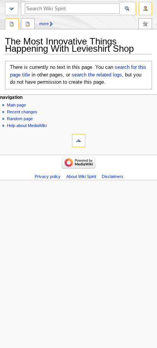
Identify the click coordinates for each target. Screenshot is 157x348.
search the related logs (97, 75)
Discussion (27, 25)
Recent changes (22, 112)
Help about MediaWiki (26, 125)
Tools (145, 25)
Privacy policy (48, 176)
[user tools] (145, 8)
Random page (20, 118)
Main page (16, 105)
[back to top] (78, 140)
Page (11, 25)
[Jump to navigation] (11, 8)
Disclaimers (112, 176)
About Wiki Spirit (81, 176)
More (44, 23)
